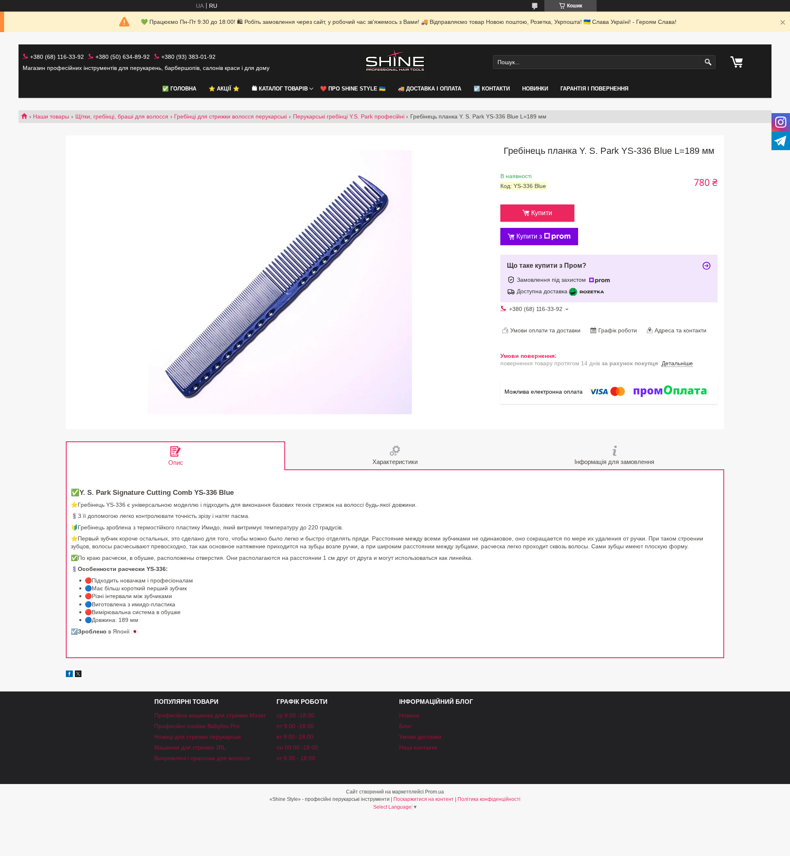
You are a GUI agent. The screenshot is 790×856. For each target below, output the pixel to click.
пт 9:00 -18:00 (295, 726)
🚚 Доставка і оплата (429, 89)
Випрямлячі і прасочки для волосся (202, 758)
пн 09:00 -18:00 (297, 747)
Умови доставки (420, 736)
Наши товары (51, 116)
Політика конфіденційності (489, 799)
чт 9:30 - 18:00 (295, 758)
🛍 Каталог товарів (280, 89)
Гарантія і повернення (594, 89)
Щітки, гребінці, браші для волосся (121, 116)
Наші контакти (418, 747)
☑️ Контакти (492, 89)
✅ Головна (179, 89)
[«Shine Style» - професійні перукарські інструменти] (395, 62)
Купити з (529, 236)
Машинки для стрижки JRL (190, 747)
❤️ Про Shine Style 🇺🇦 (353, 89)
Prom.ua (434, 792)
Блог (405, 726)
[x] (78, 675)
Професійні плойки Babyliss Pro (196, 726)
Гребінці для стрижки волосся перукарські (230, 116)
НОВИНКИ (535, 89)
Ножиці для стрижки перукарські (197, 736)
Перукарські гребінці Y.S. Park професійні (348, 116)
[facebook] (69, 675)
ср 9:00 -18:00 (295, 715)
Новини (409, 715)
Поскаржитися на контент (423, 799)
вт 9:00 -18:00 (295, 736)
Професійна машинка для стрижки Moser (210, 715)
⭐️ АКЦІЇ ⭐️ (224, 89)
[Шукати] (708, 62)
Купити (541, 212)
